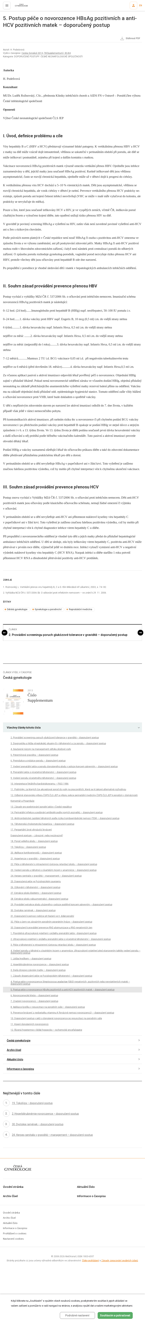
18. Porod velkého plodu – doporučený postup (34, 841)
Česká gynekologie (18, 1040)
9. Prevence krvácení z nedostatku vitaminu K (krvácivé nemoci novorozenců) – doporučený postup (62, 1012)
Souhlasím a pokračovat (115, 1315)
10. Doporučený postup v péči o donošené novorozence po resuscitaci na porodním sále (56, 1018)
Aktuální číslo (15, 1059)
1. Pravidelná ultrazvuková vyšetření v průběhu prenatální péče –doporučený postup (53, 933)
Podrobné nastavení (77, 1315)
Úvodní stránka (13, 1187)
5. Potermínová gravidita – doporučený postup (34, 755)
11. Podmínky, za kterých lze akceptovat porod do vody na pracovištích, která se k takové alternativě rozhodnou (68, 789)
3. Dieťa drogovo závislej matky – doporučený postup (38, 970)
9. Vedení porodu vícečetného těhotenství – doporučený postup (43, 778)
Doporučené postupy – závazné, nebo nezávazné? (37, 835)
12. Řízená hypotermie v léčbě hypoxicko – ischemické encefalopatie (46, 1030)
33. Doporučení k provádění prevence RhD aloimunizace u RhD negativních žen (51, 927)
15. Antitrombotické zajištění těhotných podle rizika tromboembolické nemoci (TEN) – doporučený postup (65, 818)
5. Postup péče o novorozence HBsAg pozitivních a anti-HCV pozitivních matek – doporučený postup (62, 989)
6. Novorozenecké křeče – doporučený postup (34, 995)
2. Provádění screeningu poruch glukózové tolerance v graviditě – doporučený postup (68, 635)
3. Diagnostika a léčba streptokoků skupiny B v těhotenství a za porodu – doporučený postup (58, 743)
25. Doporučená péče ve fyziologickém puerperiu (36, 881)
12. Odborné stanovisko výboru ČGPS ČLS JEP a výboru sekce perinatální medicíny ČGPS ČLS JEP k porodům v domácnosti (74, 795)
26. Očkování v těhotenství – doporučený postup (35, 887)
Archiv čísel (14, 1049)
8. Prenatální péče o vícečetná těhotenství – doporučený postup (43, 772)
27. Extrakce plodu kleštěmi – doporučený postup (36, 893)
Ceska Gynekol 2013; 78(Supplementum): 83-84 (46, 53)
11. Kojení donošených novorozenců (30, 1024)
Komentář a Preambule (22, 801)
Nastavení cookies (13, 1239)
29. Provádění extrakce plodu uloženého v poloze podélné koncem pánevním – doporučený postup (61, 904)
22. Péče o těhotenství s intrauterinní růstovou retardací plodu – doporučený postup (54, 864)
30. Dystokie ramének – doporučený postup (33, 910)
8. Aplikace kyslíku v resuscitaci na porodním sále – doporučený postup (48, 1007)
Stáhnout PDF (132, 38)
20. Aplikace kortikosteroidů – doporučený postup (36, 852)
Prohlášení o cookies (14, 1233)
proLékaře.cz (19, 6)
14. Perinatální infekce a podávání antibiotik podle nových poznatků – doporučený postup (57, 812)
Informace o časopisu (20, 1068)
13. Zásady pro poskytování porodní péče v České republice (41, 806)
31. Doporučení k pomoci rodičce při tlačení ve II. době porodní (42, 916)
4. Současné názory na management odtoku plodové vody (41, 749)
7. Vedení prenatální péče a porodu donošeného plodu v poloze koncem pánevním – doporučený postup (64, 766)
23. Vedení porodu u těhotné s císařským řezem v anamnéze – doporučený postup (53, 870)
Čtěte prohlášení (90, 1260)
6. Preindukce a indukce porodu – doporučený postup (38, 760)
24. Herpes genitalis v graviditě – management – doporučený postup (46, 875)
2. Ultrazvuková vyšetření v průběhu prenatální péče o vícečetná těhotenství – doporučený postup (61, 939)
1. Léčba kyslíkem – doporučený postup (31, 958)
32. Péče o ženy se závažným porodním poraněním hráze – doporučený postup (51, 921)
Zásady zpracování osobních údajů (119, 1260)
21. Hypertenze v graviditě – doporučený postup (35, 858)
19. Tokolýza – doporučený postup (28, 847)
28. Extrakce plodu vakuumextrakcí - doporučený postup (39, 899)
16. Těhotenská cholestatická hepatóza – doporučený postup (42, 824)
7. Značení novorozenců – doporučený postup (34, 1001)
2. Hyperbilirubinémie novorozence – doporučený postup (40, 964)
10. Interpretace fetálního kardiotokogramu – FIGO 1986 (40, 783)
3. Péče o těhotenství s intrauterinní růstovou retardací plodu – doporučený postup (53, 945)
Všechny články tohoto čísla (24, 727)
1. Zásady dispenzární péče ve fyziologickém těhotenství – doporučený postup (51, 976)
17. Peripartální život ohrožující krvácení (31, 829)
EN (140, 5)
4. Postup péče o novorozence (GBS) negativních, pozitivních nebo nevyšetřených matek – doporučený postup (70, 982)
